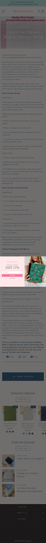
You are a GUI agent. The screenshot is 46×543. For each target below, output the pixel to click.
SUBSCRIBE (12, 275)
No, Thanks (12, 278)
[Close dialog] (45, 257)
